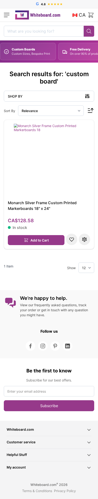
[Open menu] (7, 15)
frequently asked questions (55, 305)
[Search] (89, 31)
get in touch (50, 310)
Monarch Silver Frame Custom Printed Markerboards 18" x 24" (42, 205)
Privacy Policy (65, 491)
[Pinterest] (55, 346)
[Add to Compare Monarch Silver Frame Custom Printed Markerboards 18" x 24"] (84, 239)
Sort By (9, 111)
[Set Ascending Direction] (90, 110)
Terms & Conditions (37, 491)
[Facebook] (30, 346)
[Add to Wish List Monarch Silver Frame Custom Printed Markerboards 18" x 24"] (71, 239)
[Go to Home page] (37, 15)
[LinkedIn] (67, 346)
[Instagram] (43, 346)
